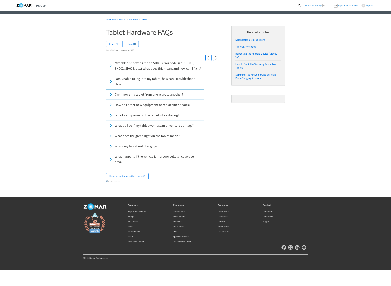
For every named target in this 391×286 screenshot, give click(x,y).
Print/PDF (114, 43)
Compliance (268, 216)
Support (266, 221)
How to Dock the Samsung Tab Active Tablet (255, 66)
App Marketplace (181, 236)
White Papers (179, 216)
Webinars (177, 221)
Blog (175, 231)
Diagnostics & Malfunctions (250, 39)
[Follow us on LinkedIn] (298, 249)
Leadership (223, 216)
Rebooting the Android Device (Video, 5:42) (256, 55)
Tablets (144, 19)
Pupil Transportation (137, 211)
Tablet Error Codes (245, 46)
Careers (221, 221)
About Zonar (223, 211)
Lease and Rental (136, 241)
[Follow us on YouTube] (305, 249)
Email (131, 43)
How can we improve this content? (127, 176)
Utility (130, 236)
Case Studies (179, 211)
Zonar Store (178, 226)
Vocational (133, 221)
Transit (131, 226)
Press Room (223, 226)
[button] (369, 5)
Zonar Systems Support (115, 19)
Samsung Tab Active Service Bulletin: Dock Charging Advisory (255, 76)
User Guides (133, 19)
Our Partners (224, 231)
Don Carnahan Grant (182, 241)
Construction (134, 231)
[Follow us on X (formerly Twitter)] (291, 249)
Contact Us (268, 211)
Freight (131, 216)
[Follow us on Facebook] (284, 249)
